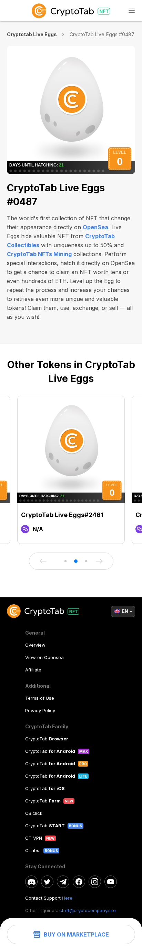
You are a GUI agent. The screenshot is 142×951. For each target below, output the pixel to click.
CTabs (33, 850)
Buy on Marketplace (76, 934)
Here (67, 898)
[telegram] (63, 882)
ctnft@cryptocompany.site (87, 910)
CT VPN (33, 838)
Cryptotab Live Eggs (32, 34)
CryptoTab (46, 738)
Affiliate (33, 669)
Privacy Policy (40, 710)
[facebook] (79, 882)
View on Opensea (44, 657)
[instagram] (95, 882)
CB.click (33, 813)
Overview (35, 645)
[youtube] (110, 882)
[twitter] (47, 882)
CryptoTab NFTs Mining (39, 254)
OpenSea (95, 227)
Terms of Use (39, 698)
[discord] (31, 882)
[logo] (71, 10)
